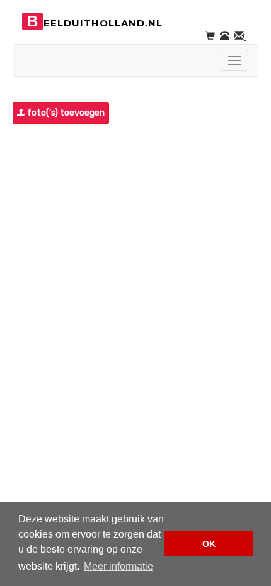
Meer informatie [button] (118, 566)
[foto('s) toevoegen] (14, 113)
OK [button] (209, 544)
